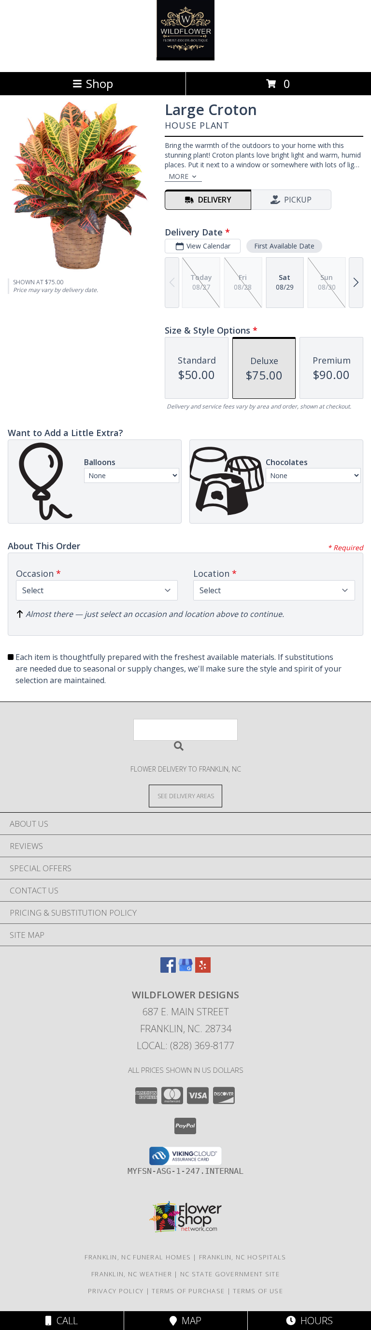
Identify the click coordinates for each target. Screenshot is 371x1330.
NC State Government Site (230, 1274)
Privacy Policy (115, 1290)
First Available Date (284, 245)
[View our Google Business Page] (185, 969)
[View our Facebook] (168, 969)
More (178, 176)
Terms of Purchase (188, 1290)
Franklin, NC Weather (131, 1274)
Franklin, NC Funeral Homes (138, 1257)
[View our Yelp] (203, 969)
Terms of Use (258, 1290)
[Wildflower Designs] (185, 57)
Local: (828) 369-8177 (185, 1045)
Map (189, 1320)
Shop (99, 83)
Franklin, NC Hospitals (242, 1257)
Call (65, 1320)
